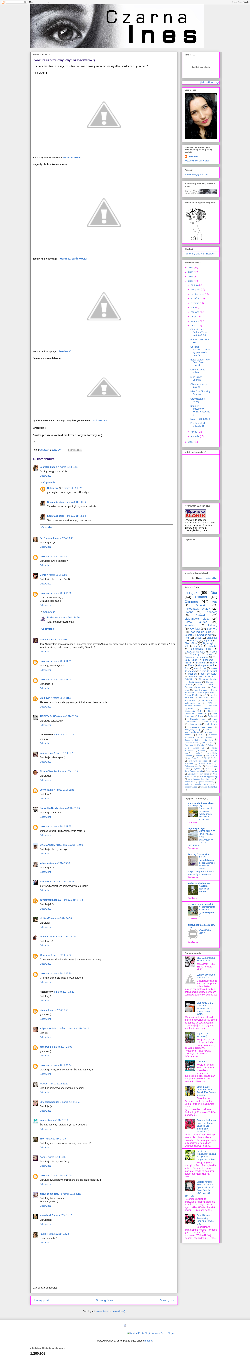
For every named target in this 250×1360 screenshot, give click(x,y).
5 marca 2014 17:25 (55, 1138)
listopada (196, 289)
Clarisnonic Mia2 (193, 711)
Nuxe (209, 654)
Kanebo (201, 750)
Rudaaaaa (52, 617)
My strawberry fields (51, 845)
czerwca (195, 312)
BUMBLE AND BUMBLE (201, 676)
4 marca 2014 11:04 (61, 679)
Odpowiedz (45, 476)
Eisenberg (211, 611)
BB (200, 735)
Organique (211, 638)
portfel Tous (190, 782)
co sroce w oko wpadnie (201, 904)
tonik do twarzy (209, 674)
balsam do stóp (209, 721)
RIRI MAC (209, 769)
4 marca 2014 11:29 (68, 771)
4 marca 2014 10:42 (61, 556)
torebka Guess (191, 787)
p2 (204, 695)
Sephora (212, 628)
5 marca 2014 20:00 (61, 1175)
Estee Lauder (196, 621)
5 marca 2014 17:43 (56, 1157)
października (198, 294)
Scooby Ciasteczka (198, 854)
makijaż (191, 593)
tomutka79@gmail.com (196, 174)
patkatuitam (99, 420)
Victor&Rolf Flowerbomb (198, 774)
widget (214, 578)
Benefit (188, 635)
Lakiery (212, 625)
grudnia (195, 285)
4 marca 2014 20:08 (62, 1047)
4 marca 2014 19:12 (78, 1028)
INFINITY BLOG (48, 716)
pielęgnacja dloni (201, 649)
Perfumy (194, 640)
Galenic (211, 745)
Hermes (209, 682)
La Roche (196, 753)
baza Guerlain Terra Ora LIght (201, 779)
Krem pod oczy (205, 635)
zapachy (208, 640)
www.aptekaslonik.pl (208, 787)
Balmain (200, 662)
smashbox (191, 625)
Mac (214, 601)
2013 (191, 442)
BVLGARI (189, 679)
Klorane (188, 684)
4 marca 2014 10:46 (75, 502)
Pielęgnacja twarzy (197, 608)
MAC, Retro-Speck (200, 419)
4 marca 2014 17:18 (66, 936)
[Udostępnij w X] (74, 450)
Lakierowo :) (203, 1061)
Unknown (52, 488)
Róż (187, 638)
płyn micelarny (192, 732)
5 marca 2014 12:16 (57, 1120)
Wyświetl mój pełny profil (197, 160)
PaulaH (44, 1234)
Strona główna (104, 1300)
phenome (208, 660)
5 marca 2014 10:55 (70, 1102)
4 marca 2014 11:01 (63, 639)
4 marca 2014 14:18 (72, 900)
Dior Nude (189, 745)
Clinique (191, 601)
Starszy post (167, 1300)
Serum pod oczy (206, 692)
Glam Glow (191, 643)
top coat (209, 732)
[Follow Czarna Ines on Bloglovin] (196, 240)
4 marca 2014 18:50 (58, 1010)
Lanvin (199, 756)
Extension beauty (49, 1102)
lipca (193, 307)
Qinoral (197, 769)
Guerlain (201, 605)
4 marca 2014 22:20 (58, 1083)
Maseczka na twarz (195, 651)
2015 (191, 276)
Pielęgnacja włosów (193, 766)
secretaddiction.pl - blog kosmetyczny (201, 804)
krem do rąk (200, 668)
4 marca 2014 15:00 (75, 516)
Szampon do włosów (196, 657)
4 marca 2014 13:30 (59, 863)
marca (194, 325)
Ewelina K (64, 351)
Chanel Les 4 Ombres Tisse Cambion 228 (198, 332)
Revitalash (212, 716)
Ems (42, 1138)
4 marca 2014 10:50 (61, 593)
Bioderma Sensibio (208, 679)
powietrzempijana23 (50, 900)
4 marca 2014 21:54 (61, 1065)
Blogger (148, 1340)
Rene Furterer (200, 690)
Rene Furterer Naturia (194, 771)
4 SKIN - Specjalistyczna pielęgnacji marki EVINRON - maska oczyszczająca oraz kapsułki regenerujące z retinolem (201, 865)
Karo (42, 1157)
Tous (187, 668)
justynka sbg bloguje (199, 883)
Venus (43, 1120)
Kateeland (45, 1215)
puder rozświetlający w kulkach (199, 784)
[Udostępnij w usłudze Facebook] (77, 450)
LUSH (199, 684)
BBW (210, 703)
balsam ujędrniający (208, 776)
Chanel (201, 597)
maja (193, 316)
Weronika (45, 955)
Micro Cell (202, 713)
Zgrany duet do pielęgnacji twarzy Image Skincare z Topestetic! (206, 814)
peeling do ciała (201, 631)
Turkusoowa (46, 881)
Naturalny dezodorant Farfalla (204, 889)
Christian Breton (191, 743)
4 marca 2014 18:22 (64, 992)
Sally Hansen (211, 771)
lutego (194, 432)
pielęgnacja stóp (192, 729)
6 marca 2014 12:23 (58, 1234)
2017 (191, 267)
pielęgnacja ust (192, 703)
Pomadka (212, 646)
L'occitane (189, 713)
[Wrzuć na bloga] (72, 450)
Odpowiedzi (49, 482)
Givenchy (194, 654)
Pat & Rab (190, 700)
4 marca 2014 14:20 (69, 617)
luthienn (44, 863)
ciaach (43, 1010)
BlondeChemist (48, 771)
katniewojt (45, 1047)
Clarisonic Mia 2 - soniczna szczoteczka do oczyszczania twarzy (206, 1008)
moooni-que (46, 753)
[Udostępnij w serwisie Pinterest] (80, 450)
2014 (191, 281)
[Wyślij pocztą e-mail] (69, 450)
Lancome (197, 646)
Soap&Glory (207, 700)
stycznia (195, 436)
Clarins (189, 611)
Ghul (210, 711)
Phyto (200, 716)
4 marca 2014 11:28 (64, 753)
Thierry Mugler (192, 695)
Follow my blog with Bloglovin (200, 253)
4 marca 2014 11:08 (61, 698)
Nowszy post (41, 1300)
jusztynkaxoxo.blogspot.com (201, 926)
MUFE (210, 684)
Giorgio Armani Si (194, 748)
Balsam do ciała (206, 698)
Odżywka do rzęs (198, 761)
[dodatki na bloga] (209, 82)
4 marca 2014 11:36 (69, 808)
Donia (43, 575)
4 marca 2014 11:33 (64, 790)
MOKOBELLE (211, 756)
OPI (215, 758)
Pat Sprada (46, 538)
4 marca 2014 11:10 (67, 716)
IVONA (43, 1083)
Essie (191, 665)
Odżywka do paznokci (195, 687)
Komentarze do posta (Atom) (110, 1311)
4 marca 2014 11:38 (61, 826)
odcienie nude (47, 936)
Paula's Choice (206, 763)
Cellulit (213, 651)
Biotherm (207, 708)
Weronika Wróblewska (73, 258)
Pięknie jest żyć (196, 828)
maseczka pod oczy (201, 727)
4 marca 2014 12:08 (72, 845)
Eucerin (200, 745)
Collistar (195, 628)
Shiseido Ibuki (197, 719)
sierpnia (195, 303)
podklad (192, 674)
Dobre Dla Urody (49, 808)
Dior (213, 593)
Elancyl (213, 662)
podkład (209, 729)
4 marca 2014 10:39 (63, 538)
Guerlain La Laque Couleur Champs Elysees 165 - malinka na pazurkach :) (206, 1126)
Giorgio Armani (206, 665)
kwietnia (195, 321)
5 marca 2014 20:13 (71, 1194)
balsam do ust (194, 724)
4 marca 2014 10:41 (72, 488)
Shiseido (201, 615)
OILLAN (207, 758)
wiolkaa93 (45, 918)
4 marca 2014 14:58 (61, 918)
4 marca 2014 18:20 (61, 973)
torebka (188, 735)
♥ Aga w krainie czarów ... (54, 1028)
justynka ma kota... (50, 1194)
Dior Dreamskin (208, 743)
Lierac (197, 638)
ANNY (188, 662)
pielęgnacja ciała (197, 618)
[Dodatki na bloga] (125, 1325)
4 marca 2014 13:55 (64, 881)
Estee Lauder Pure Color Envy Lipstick (200, 362)
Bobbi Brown (195, 682)
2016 (191, 272)
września (196, 298)
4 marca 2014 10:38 (68, 467)
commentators (205, 578)
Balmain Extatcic (193, 705)
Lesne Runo (46, 790)
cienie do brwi (211, 724)
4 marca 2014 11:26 (64, 734)
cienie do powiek (208, 671)
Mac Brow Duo (194, 758)
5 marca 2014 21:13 (62, 1215)
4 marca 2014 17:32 (61, 955)
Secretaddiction (48, 467)
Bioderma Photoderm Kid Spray (199, 740)
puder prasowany (206, 782)
